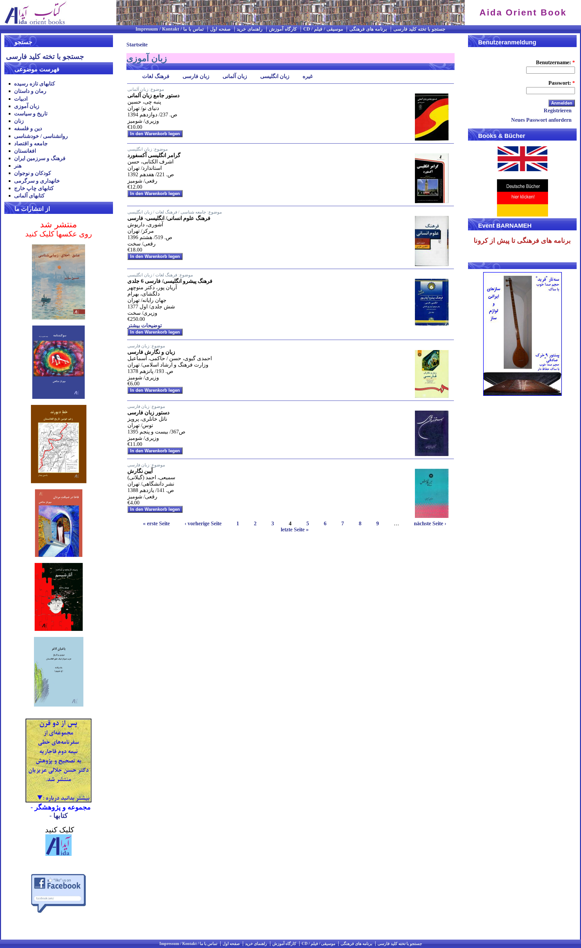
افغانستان (25, 151)
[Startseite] (33, 23)
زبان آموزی (26, 106)
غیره (308, 76)
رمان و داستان (30, 91)
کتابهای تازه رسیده (34, 83)
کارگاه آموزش (283, 29)
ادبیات (21, 99)
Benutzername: (555, 62)
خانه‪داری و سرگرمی (37, 181)
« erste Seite (156, 523)
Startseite (137, 44)
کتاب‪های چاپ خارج (34, 188)
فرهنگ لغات (155, 76)
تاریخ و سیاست (30, 113)
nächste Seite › (430, 523)
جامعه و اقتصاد (31, 143)
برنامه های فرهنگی (368, 29)
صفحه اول (220, 29)
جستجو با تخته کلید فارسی (419, 29)
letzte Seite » (295, 529)
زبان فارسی (196, 76)
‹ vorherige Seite (203, 523)
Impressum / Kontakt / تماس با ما (169, 29)
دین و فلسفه (28, 128)
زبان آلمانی (235, 76)
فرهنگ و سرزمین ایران (40, 158)
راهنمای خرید (250, 29)
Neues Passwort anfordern (541, 120)
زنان (19, 121)
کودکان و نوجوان (32, 173)
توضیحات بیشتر (144, 325)
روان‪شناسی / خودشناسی (41, 136)
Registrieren (558, 110)
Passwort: (561, 83)
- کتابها (58, 815)
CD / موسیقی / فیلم (323, 29)
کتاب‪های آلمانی (29, 195)
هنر (18, 165)
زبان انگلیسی (274, 76)
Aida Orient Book (523, 12)
